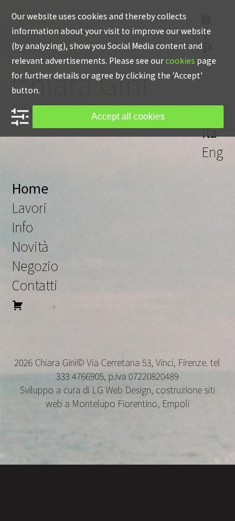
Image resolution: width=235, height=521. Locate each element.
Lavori (29, 207)
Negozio (35, 265)
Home (30, 188)
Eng (212, 151)
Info (22, 226)
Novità (30, 246)
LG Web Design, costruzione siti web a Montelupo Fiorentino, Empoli (130, 396)
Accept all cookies (128, 116)
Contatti (35, 284)
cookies (180, 60)
